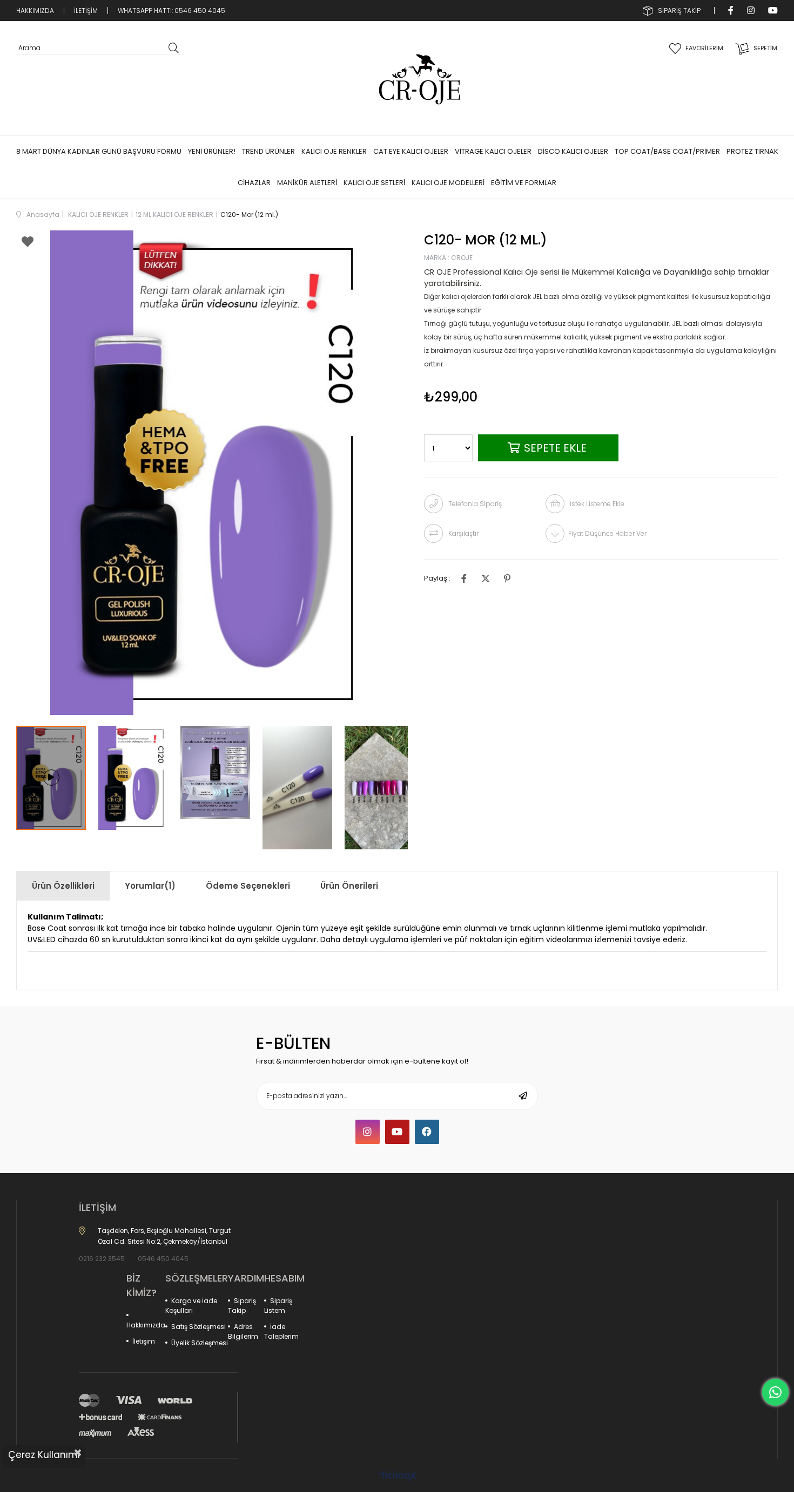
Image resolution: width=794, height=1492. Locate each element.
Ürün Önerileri (349, 885)
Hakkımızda (145, 1325)
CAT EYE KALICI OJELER (410, 151)
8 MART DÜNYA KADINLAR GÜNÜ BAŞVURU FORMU (98, 151)
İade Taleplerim (281, 1331)
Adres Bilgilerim (243, 1331)
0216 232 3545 (102, 1258)
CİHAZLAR (254, 183)
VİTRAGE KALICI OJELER (493, 151)
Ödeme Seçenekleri (248, 885)
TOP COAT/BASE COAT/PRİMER (667, 151)
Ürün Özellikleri (63, 885)
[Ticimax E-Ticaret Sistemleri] (397, 1476)
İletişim (143, 1341)
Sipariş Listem (278, 1305)
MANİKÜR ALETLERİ (307, 183)
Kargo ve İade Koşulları (191, 1305)
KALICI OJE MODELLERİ (448, 183)
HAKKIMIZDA (35, 10)
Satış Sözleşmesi (198, 1326)
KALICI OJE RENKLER (334, 151)
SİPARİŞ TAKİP (679, 10)
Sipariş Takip (242, 1305)
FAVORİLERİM (704, 48)
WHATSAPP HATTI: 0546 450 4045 (171, 10)
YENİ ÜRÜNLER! (211, 151)
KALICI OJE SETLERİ (374, 183)
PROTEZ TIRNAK (752, 151)
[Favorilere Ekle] (27, 243)
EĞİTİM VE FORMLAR (523, 183)
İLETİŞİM (86, 10)
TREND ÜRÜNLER (268, 151)
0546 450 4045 (163, 1258)
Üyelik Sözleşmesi (199, 1342)
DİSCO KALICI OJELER (573, 151)
